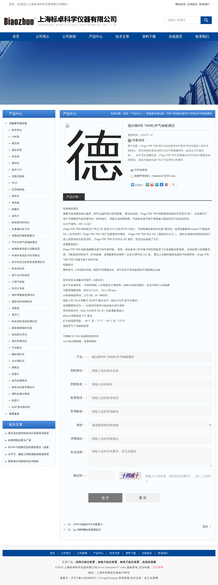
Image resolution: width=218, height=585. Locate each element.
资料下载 (131, 553)
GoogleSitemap (108, 577)
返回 (205, 526)
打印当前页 (141, 169)
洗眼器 (15, 308)
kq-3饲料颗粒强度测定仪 (87, 529)
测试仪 (15, 163)
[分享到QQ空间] (147, 184)
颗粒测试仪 (18, 354)
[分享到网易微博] (166, 184)
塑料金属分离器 (21, 393)
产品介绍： (73, 196)
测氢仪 (15, 367)
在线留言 (192, 4)
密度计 (15, 374)
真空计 (15, 314)
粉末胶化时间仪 (21, 222)
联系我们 (204, 4)
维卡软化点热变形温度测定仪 (28, 261)
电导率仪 (17, 130)
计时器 (15, 136)
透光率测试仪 (19, 341)
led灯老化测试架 (21, 407)
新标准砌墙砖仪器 (22, 327)
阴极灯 (15, 209)
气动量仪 (17, 347)
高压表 (15, 143)
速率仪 (15, 196)
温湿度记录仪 (19, 334)
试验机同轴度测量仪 (23, 235)
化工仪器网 (151, 577)
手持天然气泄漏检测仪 (24, 242)
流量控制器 (18, 176)
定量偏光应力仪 (21, 229)
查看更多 (14, 413)
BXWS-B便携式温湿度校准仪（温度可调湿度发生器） (30, 447)
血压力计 (17, 169)
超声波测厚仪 (19, 380)
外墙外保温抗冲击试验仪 (26, 255)
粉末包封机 (18, 268)
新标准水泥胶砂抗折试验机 (23, 461)
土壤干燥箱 (18, 281)
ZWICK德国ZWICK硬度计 (88, 524)
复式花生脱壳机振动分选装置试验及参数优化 (30, 433)
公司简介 (66, 553)
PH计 (15, 182)
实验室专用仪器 (18, 123)
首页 (125, 113)
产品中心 (136, 113)
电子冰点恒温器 (21, 275)
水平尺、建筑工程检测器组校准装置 (28, 454)
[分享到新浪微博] (152, 184)
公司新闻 (82, 553)
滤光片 (15, 215)
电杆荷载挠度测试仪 (23, 294)
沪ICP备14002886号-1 (85, 577)
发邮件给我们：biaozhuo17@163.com (155, 175)
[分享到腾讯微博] (156, 184)
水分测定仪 (18, 360)
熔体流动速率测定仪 (23, 387)
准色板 (15, 202)
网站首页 (180, 4)
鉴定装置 (17, 149)
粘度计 (15, 400)
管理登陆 (124, 577)
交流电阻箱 (18, 189)
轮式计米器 (18, 288)
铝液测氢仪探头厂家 (19, 440)
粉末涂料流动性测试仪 (24, 321)
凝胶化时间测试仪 (22, 301)
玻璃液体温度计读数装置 (26, 248)
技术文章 (114, 553)
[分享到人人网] (161, 184)
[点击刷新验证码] (130, 475)
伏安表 (15, 156)
